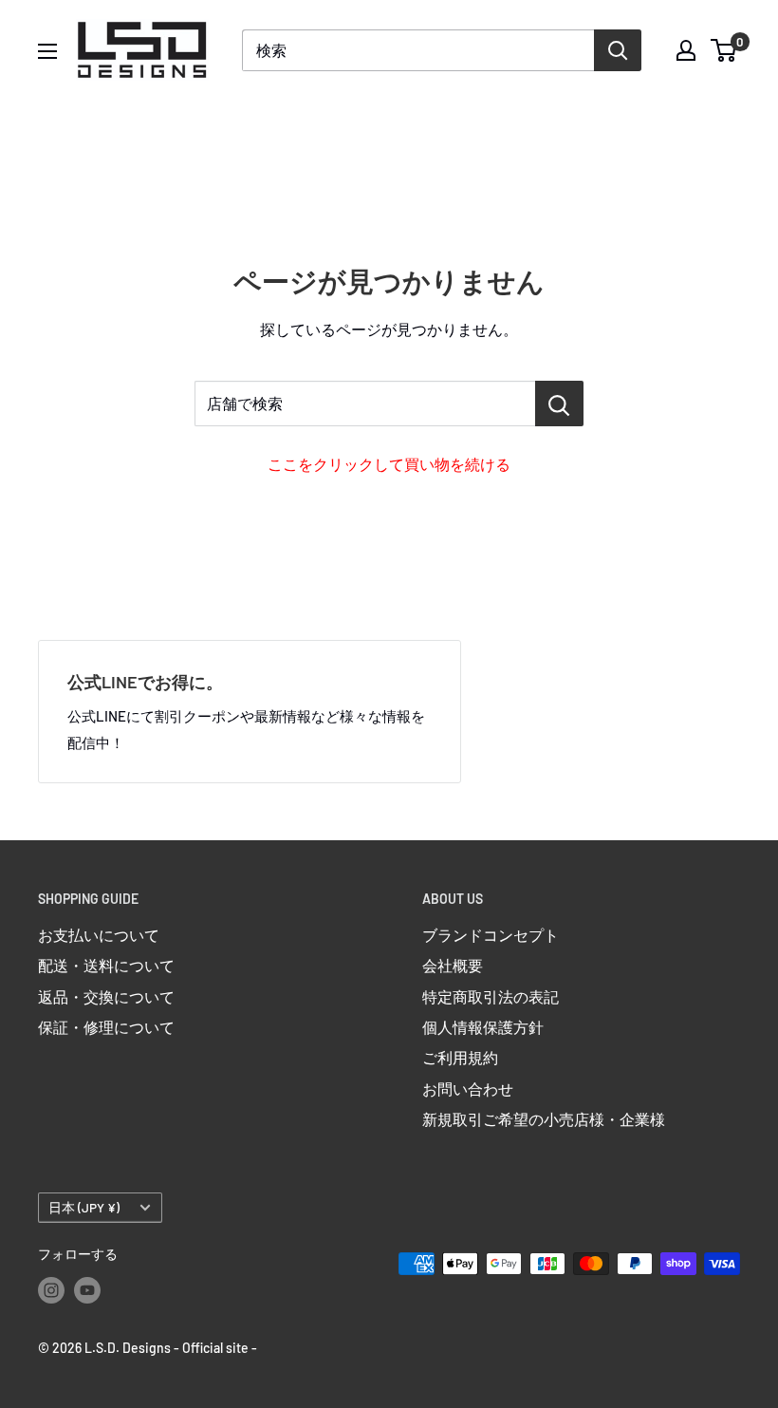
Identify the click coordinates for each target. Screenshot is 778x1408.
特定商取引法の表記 (490, 996)
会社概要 (452, 965)
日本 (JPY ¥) (84, 1207)
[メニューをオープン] (47, 51)
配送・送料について (106, 965)
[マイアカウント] (685, 50)
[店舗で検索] (559, 403)
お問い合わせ (467, 1088)
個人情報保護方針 (483, 1027)
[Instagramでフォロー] (51, 1290)
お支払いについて (98, 935)
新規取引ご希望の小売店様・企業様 (543, 1119)
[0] (724, 50)
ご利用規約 (460, 1057)
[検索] (617, 50)
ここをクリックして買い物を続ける (389, 464)
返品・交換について (106, 996)
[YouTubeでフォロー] (87, 1290)
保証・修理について (106, 1027)
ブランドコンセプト (490, 935)
